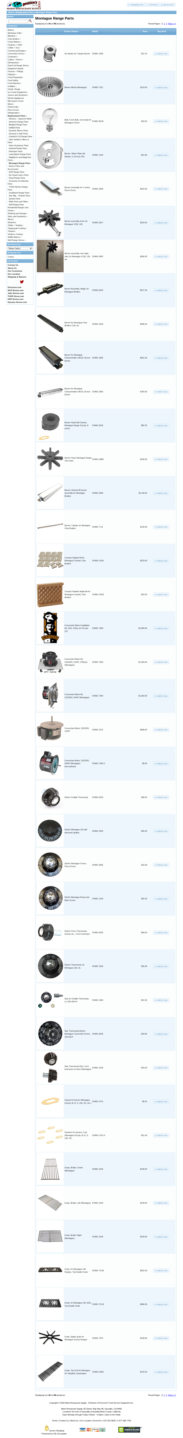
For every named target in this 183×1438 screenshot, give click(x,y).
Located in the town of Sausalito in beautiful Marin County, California (92, 1412)
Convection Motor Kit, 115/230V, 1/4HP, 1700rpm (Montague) (76, 662)
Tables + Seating (15, 225)
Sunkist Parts (14, 199)
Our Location (85, 1421)
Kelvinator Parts (16, 151)
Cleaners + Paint (15, 45)
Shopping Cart (14, 253)
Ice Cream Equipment (18, 92)
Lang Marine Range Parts (20, 154)
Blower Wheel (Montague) (76, 87)
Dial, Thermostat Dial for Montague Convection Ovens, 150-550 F (77, 1034)
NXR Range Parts (16, 172)
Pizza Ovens (13, 110)
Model (95, 31)
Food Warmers (14, 83)
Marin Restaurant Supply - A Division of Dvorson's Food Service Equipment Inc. (99, 1403)
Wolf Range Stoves (17, 240)
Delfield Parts (14, 128)
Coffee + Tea (14, 48)
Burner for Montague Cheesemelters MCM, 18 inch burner (77, 358)
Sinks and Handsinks (17, 216)
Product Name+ (71, 31)
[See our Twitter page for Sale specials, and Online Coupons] (22, 284)
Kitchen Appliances (16, 98)
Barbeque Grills (15, 33)
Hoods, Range (14, 89)
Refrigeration (14, 113)
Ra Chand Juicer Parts (19, 175)
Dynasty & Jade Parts (18, 134)
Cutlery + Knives (15, 59)
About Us (74, 1421)
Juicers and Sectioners (18, 95)
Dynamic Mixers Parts (18, 130)
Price (145, 31)
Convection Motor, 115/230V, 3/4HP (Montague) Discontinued (77, 763)
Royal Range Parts (17, 178)
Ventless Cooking (15, 234)
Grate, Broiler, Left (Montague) (78, 1203)
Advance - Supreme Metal (20, 119)
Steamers (12, 222)
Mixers (11, 104)
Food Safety (13, 80)
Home (11, 12)
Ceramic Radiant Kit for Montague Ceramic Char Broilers (75, 561)
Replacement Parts (25, 12)
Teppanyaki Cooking (17, 228)
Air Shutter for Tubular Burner (77, 54)
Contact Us (64, 1421)
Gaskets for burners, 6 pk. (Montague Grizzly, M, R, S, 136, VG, (76, 1135)
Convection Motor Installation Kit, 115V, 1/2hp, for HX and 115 (77, 628)
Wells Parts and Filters (18, 201)
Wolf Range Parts (16, 205)
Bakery (11, 30)
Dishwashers (13, 63)
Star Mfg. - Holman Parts (19, 196)
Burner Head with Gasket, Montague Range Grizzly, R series (76, 425)
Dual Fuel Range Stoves (18, 65)
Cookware (13, 57)
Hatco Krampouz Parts (19, 145)
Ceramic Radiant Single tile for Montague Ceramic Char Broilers (77, 594)
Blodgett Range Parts (18, 125)
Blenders (12, 36)
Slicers (11, 219)
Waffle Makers (14, 237)
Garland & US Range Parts (20, 136)
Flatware (12, 74)
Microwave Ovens (16, 101)
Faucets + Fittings (15, 71)
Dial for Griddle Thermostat (76, 797)
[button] (136, 5)
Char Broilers (14, 39)
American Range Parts (18, 122)
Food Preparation (15, 77)
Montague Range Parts (46, 12)
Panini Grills (13, 107)
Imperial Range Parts (18, 148)
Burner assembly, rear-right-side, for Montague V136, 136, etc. (77, 256)
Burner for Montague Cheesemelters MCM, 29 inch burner (77, 392)
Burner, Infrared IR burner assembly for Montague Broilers (76, 493)
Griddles (12, 86)
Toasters (11, 231)
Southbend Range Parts (19, 193)
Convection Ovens (16, 54)
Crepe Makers (14, 42)
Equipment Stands (15, 68)
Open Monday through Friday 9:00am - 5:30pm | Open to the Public (91, 1415)
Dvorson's (97, 1421)
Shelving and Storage (17, 213)
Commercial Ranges (17, 51)
